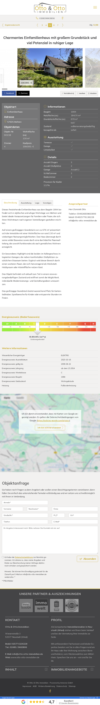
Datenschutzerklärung (24, 557)
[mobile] (95, 7)
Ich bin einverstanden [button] (49, 427)
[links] (37, 25)
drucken (93, 93)
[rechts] (62, 25)
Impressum (27, 686)
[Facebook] (62, 18)
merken (82, 93)
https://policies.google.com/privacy (53, 420)
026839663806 (47, 18)
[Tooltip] (97, 698)
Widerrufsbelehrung (46, 686)
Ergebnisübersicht (12, 25)
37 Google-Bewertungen (69, 703)
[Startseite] (50, 7)
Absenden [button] (89, 558)
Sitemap (72, 686)
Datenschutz (62, 686)
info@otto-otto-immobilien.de (83, 220)
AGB (35, 686)
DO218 (7, 135)
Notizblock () (69, 93)
